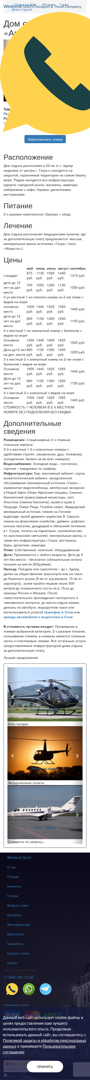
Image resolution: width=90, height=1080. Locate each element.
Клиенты (14, 886)
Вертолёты (15, 934)
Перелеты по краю (45, 709)
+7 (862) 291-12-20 (18, 977)
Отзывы (13, 876)
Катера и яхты (18, 953)
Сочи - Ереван (45, 827)
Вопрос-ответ (17, 905)
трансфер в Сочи (58, 612)
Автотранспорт (18, 924)
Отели (12, 962)
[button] (13, 696)
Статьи (12, 895)
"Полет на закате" (45, 768)
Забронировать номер (45, 139)
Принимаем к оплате (16, 1005)
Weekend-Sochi (19, 857)
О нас (11, 867)
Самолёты (15, 943)
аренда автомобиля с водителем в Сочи (38, 616)
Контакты (14, 914)
